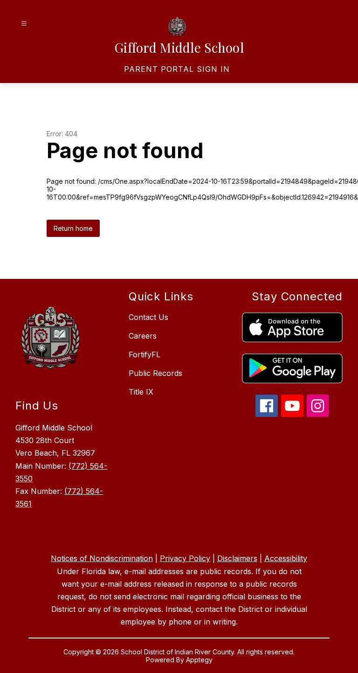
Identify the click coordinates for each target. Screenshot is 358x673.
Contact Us (148, 317)
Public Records (155, 373)
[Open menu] (24, 23)
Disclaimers (237, 558)
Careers (143, 335)
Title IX (141, 391)
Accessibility (285, 558)
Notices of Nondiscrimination (102, 558)
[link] (177, 69)
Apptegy (199, 660)
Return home (73, 228)
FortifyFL (144, 354)
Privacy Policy (185, 558)
